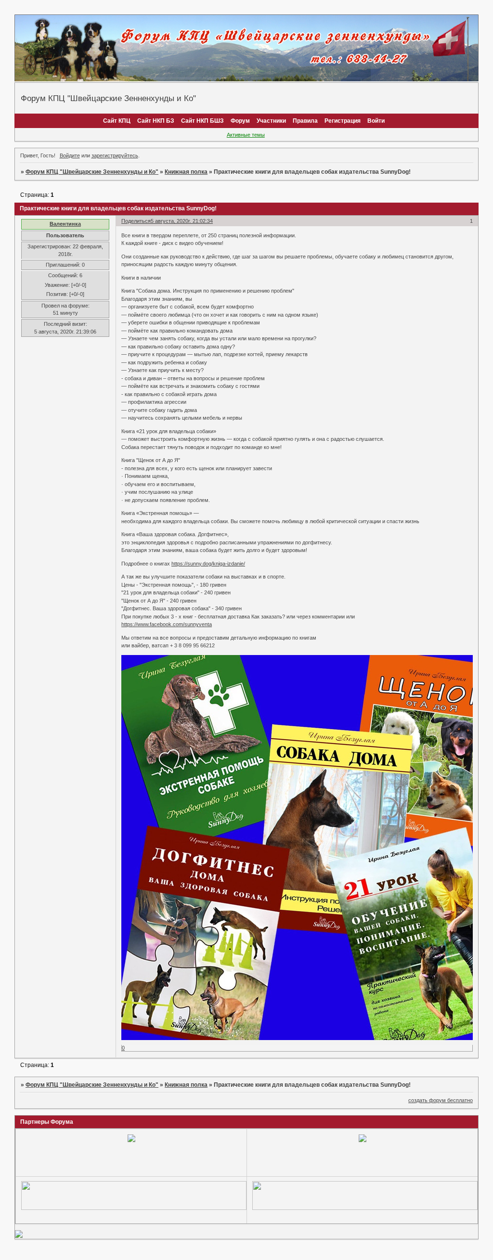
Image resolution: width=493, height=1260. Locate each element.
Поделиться (136, 221)
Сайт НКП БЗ (155, 120)
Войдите (70, 155)
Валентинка (65, 224)
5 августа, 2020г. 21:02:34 (182, 221)
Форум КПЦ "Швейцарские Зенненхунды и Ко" (92, 171)
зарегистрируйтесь (114, 155)
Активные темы (246, 135)
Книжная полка (186, 171)
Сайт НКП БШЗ (202, 120)
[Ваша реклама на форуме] (133, 1208)
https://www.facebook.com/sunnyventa (166, 624)
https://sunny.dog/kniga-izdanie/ (208, 563)
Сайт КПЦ (116, 120)
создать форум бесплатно (440, 1100)
